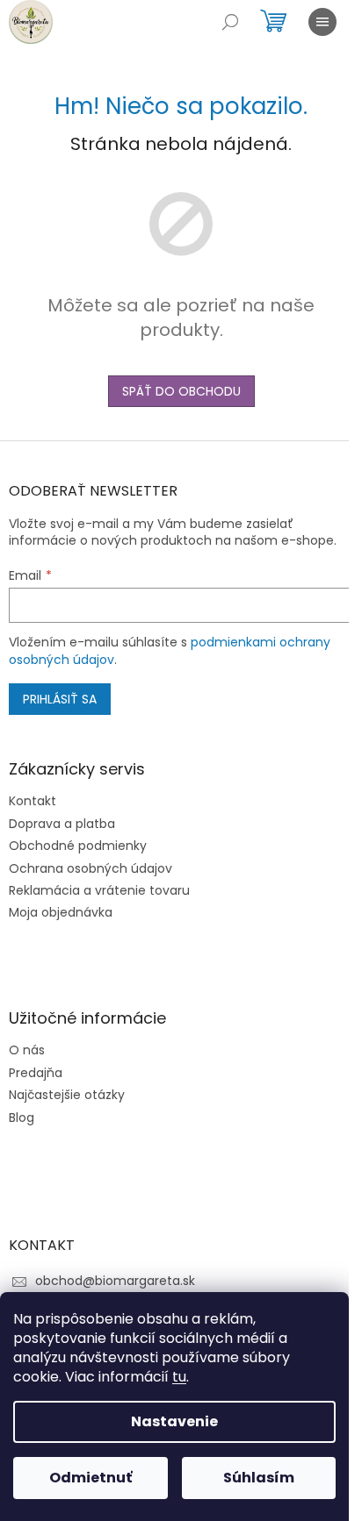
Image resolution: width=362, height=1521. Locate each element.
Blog (21, 1118)
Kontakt (32, 801)
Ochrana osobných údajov (90, 868)
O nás (27, 1050)
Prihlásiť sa (60, 699)
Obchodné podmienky (78, 846)
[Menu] (322, 21)
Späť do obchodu (181, 391)
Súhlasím (258, 1477)
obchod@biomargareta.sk (115, 1280)
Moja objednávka (60, 912)
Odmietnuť (90, 1477)
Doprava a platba (62, 824)
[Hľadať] (230, 21)
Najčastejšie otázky (67, 1095)
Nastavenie (174, 1421)
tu (179, 1377)
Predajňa (35, 1073)
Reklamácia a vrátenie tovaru (99, 890)
